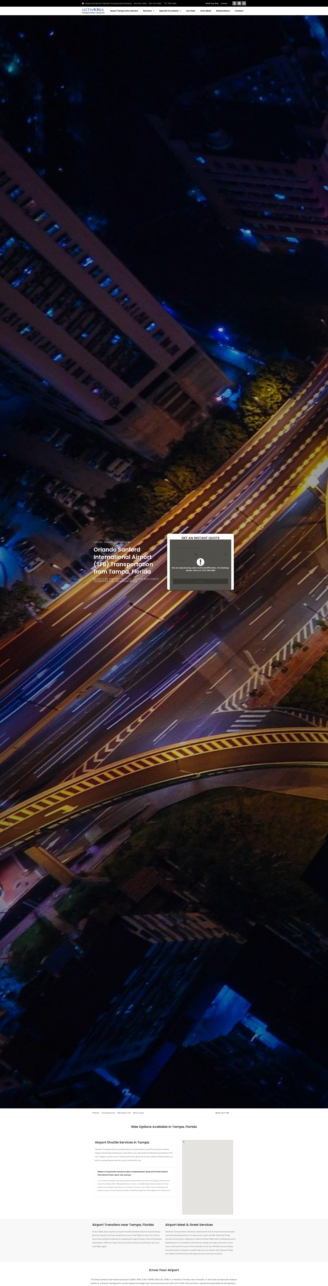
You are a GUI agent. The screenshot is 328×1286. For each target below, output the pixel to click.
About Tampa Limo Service (124, 10)
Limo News (205, 10)
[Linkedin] (239, 3)
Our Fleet (190, 10)
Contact (239, 10)
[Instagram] (244, 3)
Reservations (223, 10)
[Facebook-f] (234, 3)
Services (147, 10)
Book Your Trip (222, 1112)
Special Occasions (168, 10)
